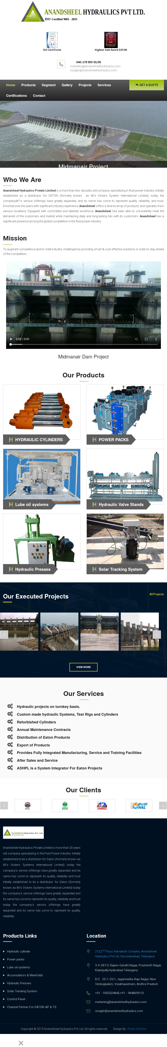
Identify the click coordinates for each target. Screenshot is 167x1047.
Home (10, 85)
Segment (49, 85)
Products (28, 85)
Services (104, 85)
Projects (85, 85)
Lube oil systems (31, 504)
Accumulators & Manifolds (25, 975)
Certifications (16, 95)
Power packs (15, 959)
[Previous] (4, 1040)
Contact (39, 95)
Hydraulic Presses (33, 569)
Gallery (67, 85)
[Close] (21, 1043)
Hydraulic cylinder (18, 951)
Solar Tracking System (121, 569)
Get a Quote (148, 85)
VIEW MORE (83, 667)
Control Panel (16, 999)
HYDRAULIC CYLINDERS (39, 439)
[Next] (13, 1040)
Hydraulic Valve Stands (121, 504)
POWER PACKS (114, 439)
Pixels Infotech (137, 1028)
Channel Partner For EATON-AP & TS (31, 1007)
